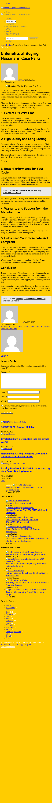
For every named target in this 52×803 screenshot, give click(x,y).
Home (9, 18)
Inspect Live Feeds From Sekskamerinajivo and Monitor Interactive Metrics (27, 539)
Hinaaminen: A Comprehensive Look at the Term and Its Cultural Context (24, 455)
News (8, 618)
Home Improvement (17, 26)
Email (4, 397)
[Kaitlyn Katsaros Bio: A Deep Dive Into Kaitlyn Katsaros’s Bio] (15, 571)
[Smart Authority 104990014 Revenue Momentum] (19, 527)
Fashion (9, 629)
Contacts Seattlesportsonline (19, 503)
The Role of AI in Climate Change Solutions (26, 554)
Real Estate (10, 627)
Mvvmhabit (10, 608)
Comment (5, 372)
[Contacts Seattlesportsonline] (17, 501)
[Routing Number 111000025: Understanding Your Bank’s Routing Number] (13, 463)
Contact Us (12, 34)
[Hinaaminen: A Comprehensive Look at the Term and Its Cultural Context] (6, 449)
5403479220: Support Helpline (18, 427)
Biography (10, 605)
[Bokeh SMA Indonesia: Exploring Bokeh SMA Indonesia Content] (28, 561)
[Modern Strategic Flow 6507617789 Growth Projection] (20, 508)
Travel (8, 636)
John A (21, 80)
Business (11, 21)
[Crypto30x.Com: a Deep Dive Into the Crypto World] (8, 434)
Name (4, 392)
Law (8, 29)
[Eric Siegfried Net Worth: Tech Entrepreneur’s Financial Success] (16, 580)
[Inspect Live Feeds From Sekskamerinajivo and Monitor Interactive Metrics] (19, 536)
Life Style (9, 621)
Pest (7, 638)
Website (4, 401)
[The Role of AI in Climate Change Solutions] (24, 552)
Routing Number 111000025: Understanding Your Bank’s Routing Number (25, 470)
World (8, 610)
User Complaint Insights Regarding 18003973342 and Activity (22, 520)
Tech (8, 31)
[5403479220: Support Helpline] (14, 422)
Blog (8, 616)
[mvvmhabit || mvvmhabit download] (15, 8)
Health (10, 24)
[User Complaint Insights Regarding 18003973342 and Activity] (19, 517)
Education (10, 625)
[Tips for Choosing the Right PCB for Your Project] (26, 589)
